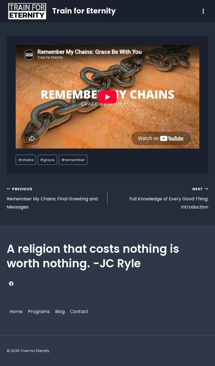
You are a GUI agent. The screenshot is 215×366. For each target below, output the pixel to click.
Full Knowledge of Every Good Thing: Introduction (168, 198)
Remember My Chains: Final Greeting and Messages (52, 198)
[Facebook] (11, 283)
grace (47, 159)
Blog (60, 311)
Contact (79, 311)
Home (16, 311)
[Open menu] (203, 11)
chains (26, 159)
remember (73, 159)
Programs (39, 311)
